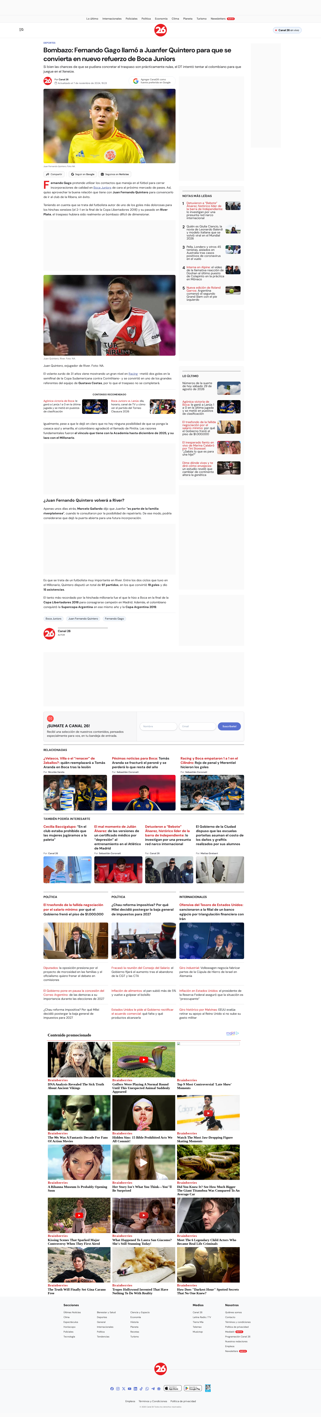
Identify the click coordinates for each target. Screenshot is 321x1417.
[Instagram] (118, 1388)
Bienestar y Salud (106, 1312)
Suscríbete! (229, 726)
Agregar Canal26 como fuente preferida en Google (156, 81)
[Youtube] (129, 1388)
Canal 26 (64, 79)
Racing (133, 374)
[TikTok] (141, 1388)
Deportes (49, 42)
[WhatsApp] (147, 1388)
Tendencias (103, 1336)
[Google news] (158, 1388)
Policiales (68, 1331)
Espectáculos (71, 1322)
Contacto (230, 1317)
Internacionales (193, 897)
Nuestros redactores (236, 1341)
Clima (67, 1317)
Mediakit (233, 1331)
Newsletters (235, 1351)
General (101, 1322)
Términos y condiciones (238, 1322)
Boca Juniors (102, 188)
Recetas (134, 1331)
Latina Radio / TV (202, 1317)
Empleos (229, 1346)
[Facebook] (112, 1388)
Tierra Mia (198, 1322)
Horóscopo (69, 1326)
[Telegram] (153, 1388)
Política (50, 897)
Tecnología (69, 1336)
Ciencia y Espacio (140, 1312)
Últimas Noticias (72, 1312)
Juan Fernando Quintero (83, 618)
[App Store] (173, 1388)
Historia (134, 1322)
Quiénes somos (233, 1312)
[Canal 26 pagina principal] (160, 35)
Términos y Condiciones (153, 1401)
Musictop (198, 1331)
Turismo (134, 1336)
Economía (135, 1317)
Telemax (197, 1326)
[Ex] (123, 1388)
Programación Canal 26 (237, 1336)
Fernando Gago (114, 618)
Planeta (134, 1326)
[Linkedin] (135, 1388)
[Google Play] (193, 1388)
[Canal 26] (160, 1369)
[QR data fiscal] (208, 1391)
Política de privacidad (237, 1326)
